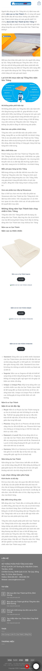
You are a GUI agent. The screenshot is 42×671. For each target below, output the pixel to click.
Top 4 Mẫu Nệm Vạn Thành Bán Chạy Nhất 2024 (22, 619)
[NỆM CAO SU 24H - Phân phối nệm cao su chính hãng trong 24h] (21, 3)
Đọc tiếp (21, 279)
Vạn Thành (20, 634)
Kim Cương (5, 634)
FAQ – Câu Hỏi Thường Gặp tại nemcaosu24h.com (21, 665)
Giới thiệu (8, 663)
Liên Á (13, 634)
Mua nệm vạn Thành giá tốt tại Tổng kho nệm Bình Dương (23, 602)
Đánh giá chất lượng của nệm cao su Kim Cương (22, 611)
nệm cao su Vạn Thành (15, 14)
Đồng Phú (28, 634)
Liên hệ (34, 663)
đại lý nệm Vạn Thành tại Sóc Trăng (20, 22)
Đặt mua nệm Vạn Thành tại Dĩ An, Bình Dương (21, 594)
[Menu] (3, 3)
